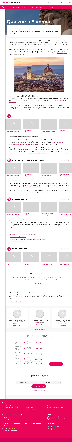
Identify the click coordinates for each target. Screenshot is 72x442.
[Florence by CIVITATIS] (6, 2)
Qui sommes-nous (52, 410)
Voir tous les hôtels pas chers (39, 390)
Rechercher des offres (38, 386)
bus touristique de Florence (38, 153)
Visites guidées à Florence (17, 302)
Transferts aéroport (36, 7)
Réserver (56, 364)
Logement (50, 7)
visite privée (12, 102)
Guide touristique (2, 7)
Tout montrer (65, 116)
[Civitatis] (5, 439)
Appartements (29, 407)
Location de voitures (31, 410)
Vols (48, 405)
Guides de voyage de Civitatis (55, 407)
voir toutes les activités (38, 329)
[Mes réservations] (61, 2)
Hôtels (26, 405)
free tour (59, 100)
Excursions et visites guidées (17, 7)
